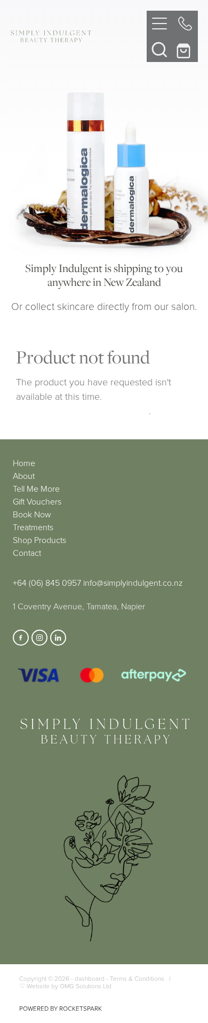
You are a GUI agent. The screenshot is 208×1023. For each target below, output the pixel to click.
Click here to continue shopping (82, 410)
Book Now (32, 514)
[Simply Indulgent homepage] (79, 36)
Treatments (33, 527)
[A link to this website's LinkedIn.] (58, 638)
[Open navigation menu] (159, 23)
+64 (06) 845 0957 (47, 582)
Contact (27, 553)
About (24, 476)
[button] (159, 49)
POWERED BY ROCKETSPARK (60, 1008)
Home (24, 463)
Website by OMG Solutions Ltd (69, 985)
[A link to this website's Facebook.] (21, 638)
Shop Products (39, 540)
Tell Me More (36, 488)
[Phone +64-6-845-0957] (185, 23)
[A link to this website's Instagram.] (39, 638)
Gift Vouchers (37, 501)
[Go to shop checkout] (185, 49)
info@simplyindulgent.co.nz (133, 582)
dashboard (90, 978)
